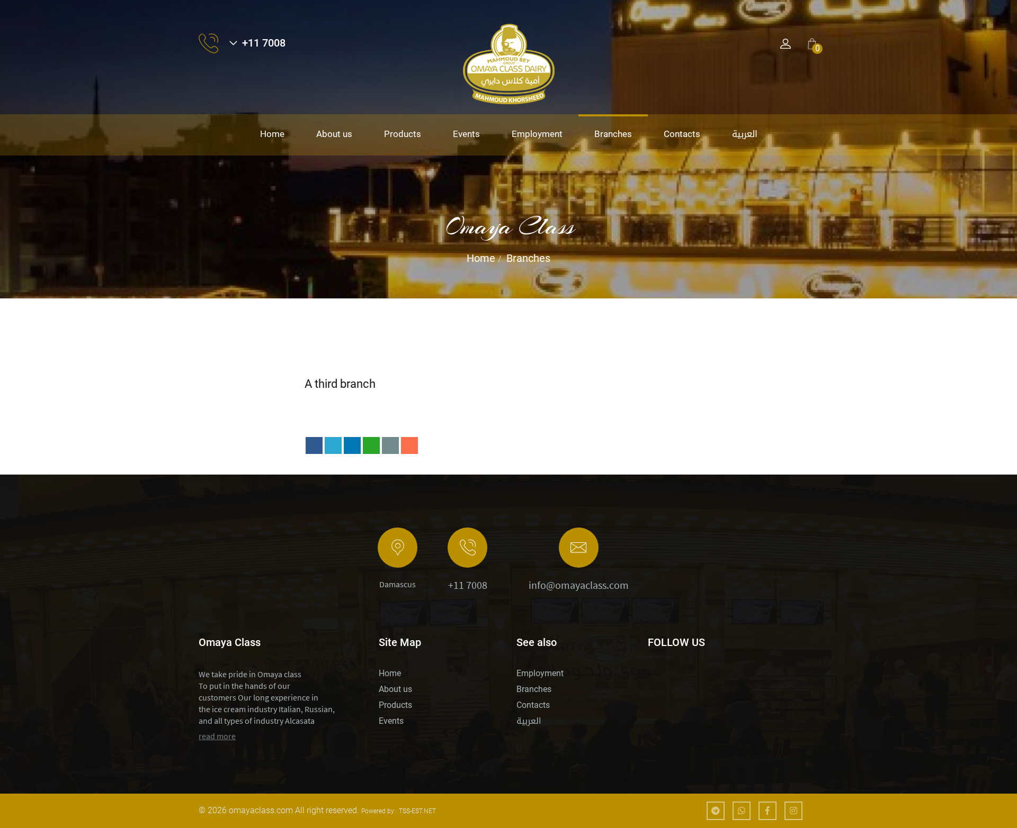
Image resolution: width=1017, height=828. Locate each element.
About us (334, 134)
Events (466, 134)
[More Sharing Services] (409, 445)
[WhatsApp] (371, 445)
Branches (613, 134)
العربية (744, 133)
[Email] (390, 445)
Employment (537, 134)
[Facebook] (314, 445)
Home (272, 134)
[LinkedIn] (352, 445)
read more (217, 736)
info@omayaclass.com (579, 585)
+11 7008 (467, 585)
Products (402, 134)
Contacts (682, 134)
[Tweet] (333, 445)
